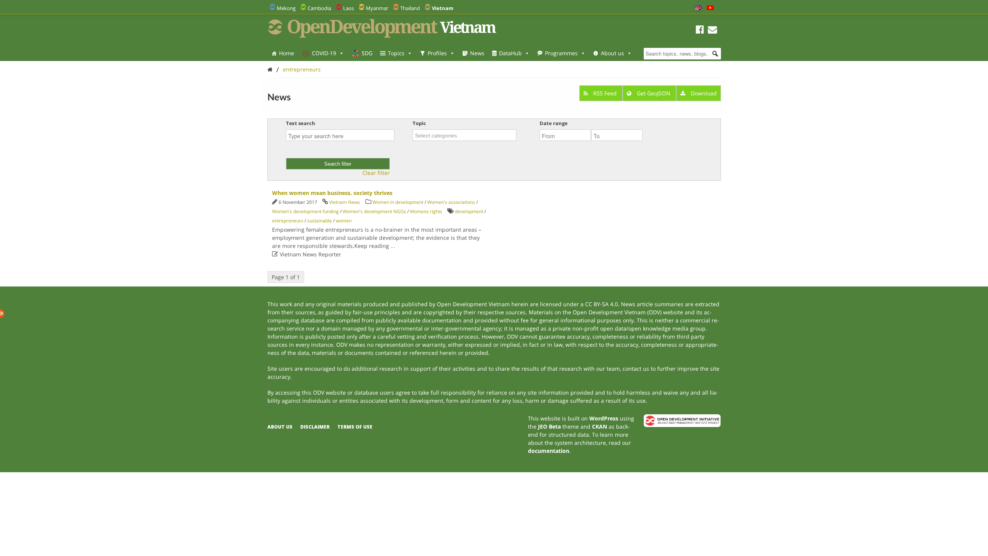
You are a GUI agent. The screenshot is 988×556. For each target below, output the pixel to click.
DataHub (510, 53)
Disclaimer (315, 427)
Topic (419, 123)
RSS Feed (605, 93)
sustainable (319, 220)
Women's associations (451, 202)
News (477, 53)
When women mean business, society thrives (332, 193)
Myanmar (377, 8)
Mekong (286, 8)
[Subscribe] (712, 30)
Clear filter (376, 173)
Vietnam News (344, 202)
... (393, 245)
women (344, 220)
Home (286, 53)
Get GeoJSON (653, 93)
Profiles (437, 53)
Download (703, 93)
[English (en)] (698, 8)
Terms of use (354, 427)
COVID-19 (324, 53)
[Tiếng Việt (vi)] (710, 8)
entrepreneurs (302, 69)
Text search (300, 123)
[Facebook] (700, 30)
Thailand (410, 8)
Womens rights (426, 211)
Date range (554, 123)
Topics (396, 53)
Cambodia (319, 8)
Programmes (561, 53)
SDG (367, 53)
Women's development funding (305, 211)
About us (612, 53)
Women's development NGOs (374, 211)
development (469, 211)
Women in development (397, 202)
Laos (348, 8)
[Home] (269, 69)
